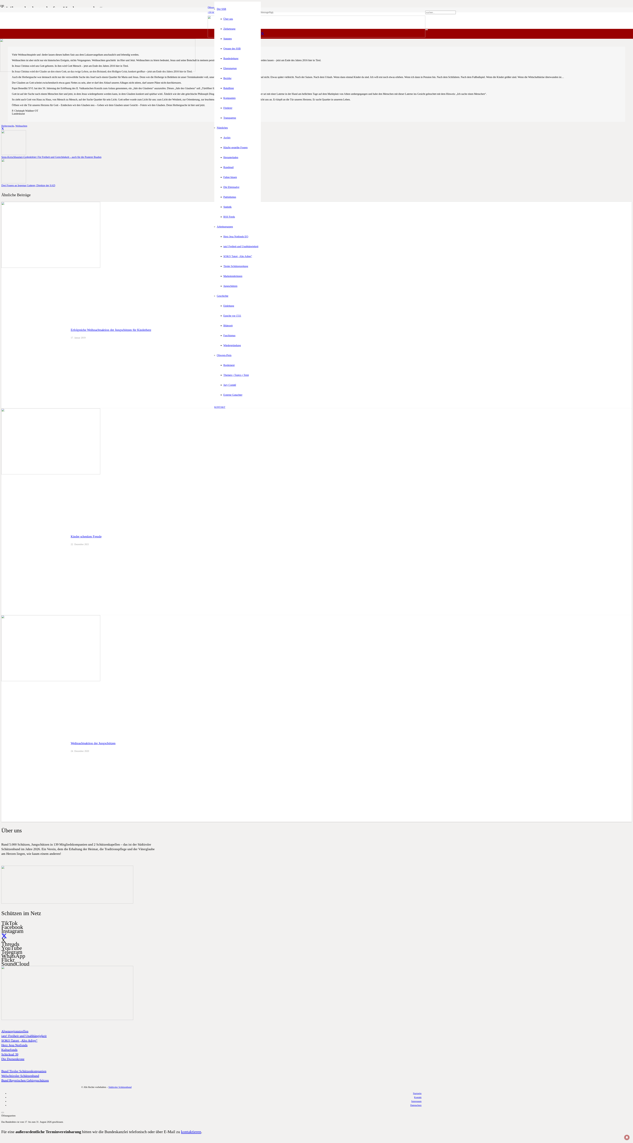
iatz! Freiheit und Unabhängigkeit (24, 1036)
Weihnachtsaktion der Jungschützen (93, 743)
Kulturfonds (9, 1049)
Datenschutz (416, 1105)
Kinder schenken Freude (86, 536)
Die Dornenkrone (12, 1059)
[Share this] (2, 128)
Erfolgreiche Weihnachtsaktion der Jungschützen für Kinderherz (111, 330)
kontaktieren (191, 1132)
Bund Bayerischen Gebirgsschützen (25, 1080)
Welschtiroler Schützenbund (20, 1076)
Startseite (417, 1093)
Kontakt (418, 1097)
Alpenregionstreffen (14, 1031)
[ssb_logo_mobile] (97, 70)
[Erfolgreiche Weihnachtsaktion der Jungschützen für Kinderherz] (50, 266)
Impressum (416, 1101)
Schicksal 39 (9, 1054)
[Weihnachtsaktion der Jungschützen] (50, 680)
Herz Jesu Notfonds (14, 1045)
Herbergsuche (7, 125)
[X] (262, 34)
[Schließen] (426, 29)
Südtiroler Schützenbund (120, 1087)
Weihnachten (21, 125)
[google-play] (67, 902)
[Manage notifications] (627, 1137)
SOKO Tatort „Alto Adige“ (19, 1040)
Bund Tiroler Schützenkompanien (23, 1071)
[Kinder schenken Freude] (50, 473)
